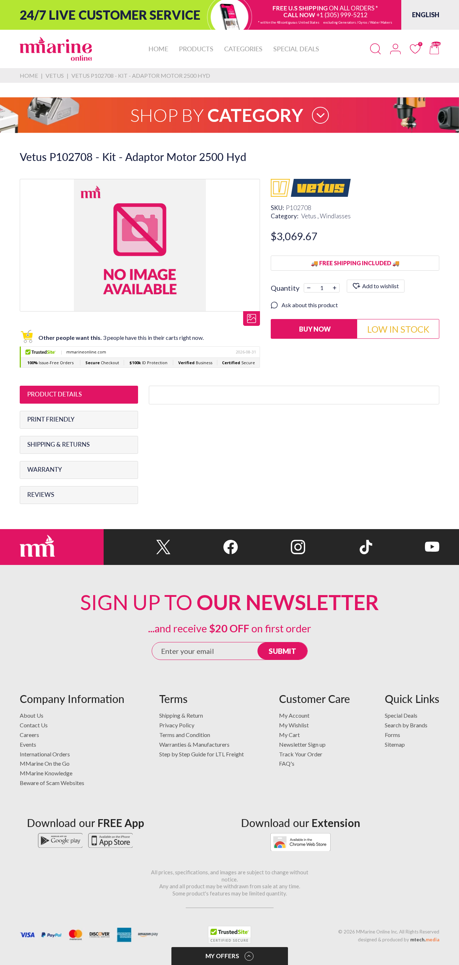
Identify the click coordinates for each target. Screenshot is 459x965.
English (425, 15)
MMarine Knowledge (46, 773)
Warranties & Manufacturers (194, 744)
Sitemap (395, 744)
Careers (29, 734)
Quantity (285, 288)
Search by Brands (406, 725)
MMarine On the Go (45, 763)
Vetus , (310, 216)
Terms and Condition (184, 734)
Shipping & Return (181, 715)
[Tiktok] (338, 547)
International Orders (45, 754)
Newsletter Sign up (302, 744)
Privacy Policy (176, 725)
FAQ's (286, 763)
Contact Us (34, 725)
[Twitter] (137, 547)
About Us (31, 715)
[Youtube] (405, 547)
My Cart (289, 734)
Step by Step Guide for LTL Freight (201, 754)
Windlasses (335, 216)
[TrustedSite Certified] (229, 935)
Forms (392, 734)
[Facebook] (204, 547)
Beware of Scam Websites (52, 782)
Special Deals (401, 715)
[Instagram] (271, 547)
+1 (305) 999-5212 (342, 15)
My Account (294, 715)
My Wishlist (294, 725)
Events (28, 744)
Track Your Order (300, 754)
